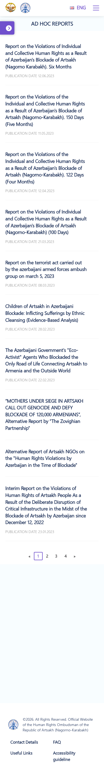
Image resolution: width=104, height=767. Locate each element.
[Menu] (96, 8)
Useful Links (21, 753)
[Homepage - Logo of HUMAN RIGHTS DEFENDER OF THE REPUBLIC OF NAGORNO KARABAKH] (25, 8)
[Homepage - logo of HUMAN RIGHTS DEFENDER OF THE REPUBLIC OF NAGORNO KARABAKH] (13, 725)
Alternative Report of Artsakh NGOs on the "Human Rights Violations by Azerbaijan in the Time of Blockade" (45, 458)
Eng (81, 7)
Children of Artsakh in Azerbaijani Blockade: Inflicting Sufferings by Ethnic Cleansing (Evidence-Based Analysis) (45, 313)
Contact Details (24, 742)
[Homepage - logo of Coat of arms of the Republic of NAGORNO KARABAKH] (10, 8)
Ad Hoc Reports (52, 23)
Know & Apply (9, 34)
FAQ (57, 742)
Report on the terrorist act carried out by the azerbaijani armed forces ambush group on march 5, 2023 (46, 269)
